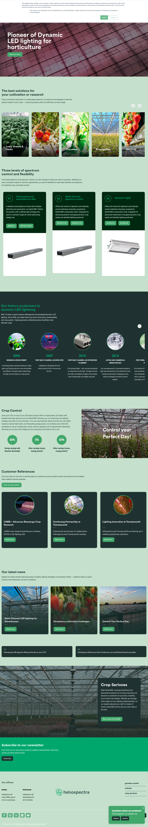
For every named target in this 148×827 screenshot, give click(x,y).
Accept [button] (104, 17)
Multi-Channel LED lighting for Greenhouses (21, 620)
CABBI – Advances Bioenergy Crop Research (22, 523)
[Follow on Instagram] (10, 815)
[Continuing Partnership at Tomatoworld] (74, 507)
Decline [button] (113, 17)
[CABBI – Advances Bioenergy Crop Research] (24, 507)
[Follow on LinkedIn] (22, 815)
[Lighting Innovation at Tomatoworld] (123, 507)
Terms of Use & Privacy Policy (36, 824)
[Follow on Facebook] (4, 815)
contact (125, 818)
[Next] (139, 106)
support (116, 818)
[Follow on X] (16, 815)
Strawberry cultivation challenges (72, 621)
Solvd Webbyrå (141, 824)
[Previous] (133, 106)
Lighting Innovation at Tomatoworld (121, 522)
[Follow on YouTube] (28, 815)
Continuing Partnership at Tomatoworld (66, 523)
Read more (10, 539)
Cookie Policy (20, 824)
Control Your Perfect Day (115, 621)
